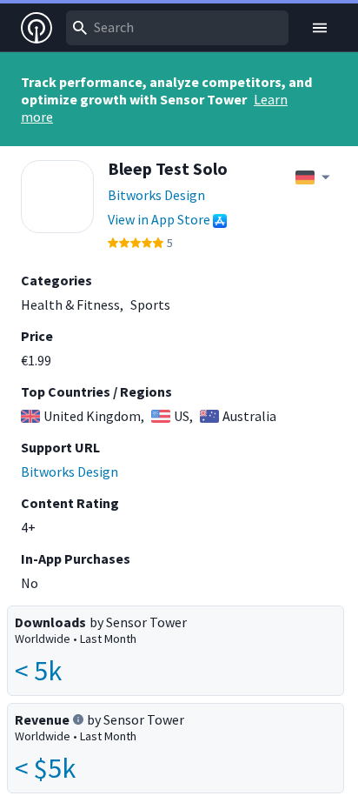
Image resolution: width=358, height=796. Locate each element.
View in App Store (159, 219)
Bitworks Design (156, 195)
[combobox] (177, 27)
